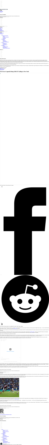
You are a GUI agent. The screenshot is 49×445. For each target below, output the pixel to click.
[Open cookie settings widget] (1, 444)
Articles (1, 29)
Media (4, 36)
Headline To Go (5, 43)
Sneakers (4, 37)
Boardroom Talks (5, 44)
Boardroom (3, 45)
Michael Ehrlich (2, 69)
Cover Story (4, 438)
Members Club (2, 30)
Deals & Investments (5, 35)
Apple (2, 414)
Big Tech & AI (5, 41)
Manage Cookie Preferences (6, 442)
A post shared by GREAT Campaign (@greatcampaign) (10, 361)
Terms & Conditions (5, 46)
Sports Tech (4, 38)
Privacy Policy (5, 47)
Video (0, 28)
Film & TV (4, 40)
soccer (1, 414)
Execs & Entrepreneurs (6, 431)
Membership (1, 11)
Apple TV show (15, 328)
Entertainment (3, 433)
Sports (2, 429)
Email (1, 16)
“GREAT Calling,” (32, 331)
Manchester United (9, 414)
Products (3, 42)
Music (4, 434)
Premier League (5, 414)
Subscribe (1, 17)
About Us (4, 440)
